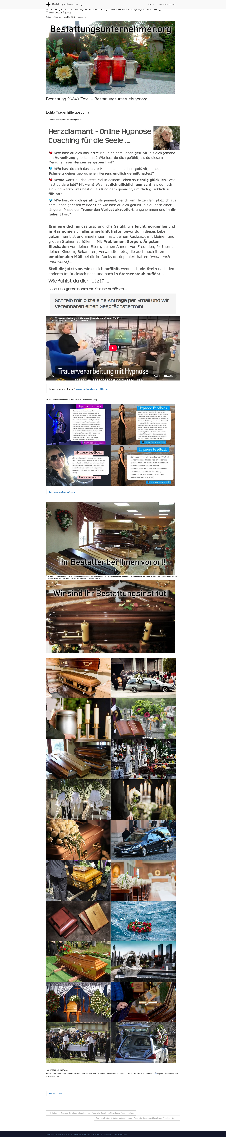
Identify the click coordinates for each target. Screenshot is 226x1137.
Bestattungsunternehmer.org (67, 4)
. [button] (101, 579)
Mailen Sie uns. (56, 1093)
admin (83, 17)
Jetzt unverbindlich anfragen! (62, 491)
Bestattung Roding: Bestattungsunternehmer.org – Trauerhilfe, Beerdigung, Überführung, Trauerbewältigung (136, 1118)
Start (150, 5)
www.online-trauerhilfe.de (92, 389)
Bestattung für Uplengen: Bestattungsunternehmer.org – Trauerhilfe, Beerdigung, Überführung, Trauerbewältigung (92, 1113)
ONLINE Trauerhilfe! (167, 5)
